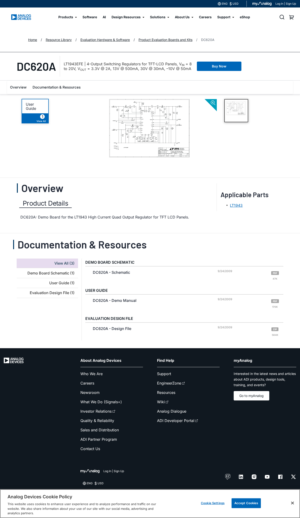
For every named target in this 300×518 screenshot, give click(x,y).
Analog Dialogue (171, 411)
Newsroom (90, 392)
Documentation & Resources (57, 87)
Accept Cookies (246, 503)
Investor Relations (96, 411)
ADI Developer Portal (175, 420)
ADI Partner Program (98, 439)
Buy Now (219, 66)
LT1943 (236, 205)
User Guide (31, 106)
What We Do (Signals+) (101, 402)
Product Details (45, 203)
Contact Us (90, 448)
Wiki (161, 402)
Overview (18, 87)
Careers (87, 383)
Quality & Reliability (97, 420)
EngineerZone (169, 383)
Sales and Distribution (99, 430)
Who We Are (91, 373)
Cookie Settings (213, 503)
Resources (166, 392)
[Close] (292, 503)
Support (164, 373)
